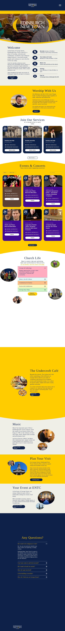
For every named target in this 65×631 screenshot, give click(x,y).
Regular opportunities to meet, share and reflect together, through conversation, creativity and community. (29, 272)
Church (36, 111)
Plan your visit (12, 77)
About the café (33, 394)
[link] (12, 150)
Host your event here (18, 506)
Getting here (35, 480)
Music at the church (17, 447)
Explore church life (32, 293)
